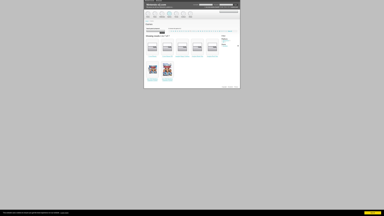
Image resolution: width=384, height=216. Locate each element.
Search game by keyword (153, 28)
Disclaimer (230, 87)
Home (148, 12)
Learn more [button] (64, 213)
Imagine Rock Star (212, 56)
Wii (223, 41)
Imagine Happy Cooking (182, 56)
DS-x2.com (159, 0)
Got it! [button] (373, 213)
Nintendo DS (226, 40)
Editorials (162, 12)
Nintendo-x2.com (149, 0)
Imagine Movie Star (197, 56)
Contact (183, 12)
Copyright (224, 87)
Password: (216, 4)
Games (169, 12)
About (190, 12)
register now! (234, 7)
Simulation (225, 45)
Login (235, 4)
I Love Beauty (152, 56)
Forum (176, 12)
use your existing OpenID (212, 7)
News (155, 12)
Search (162, 32)
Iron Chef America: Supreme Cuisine (152, 79)
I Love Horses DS (167, 56)
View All (230, 31)
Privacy (236, 87)
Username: (196, 4)
